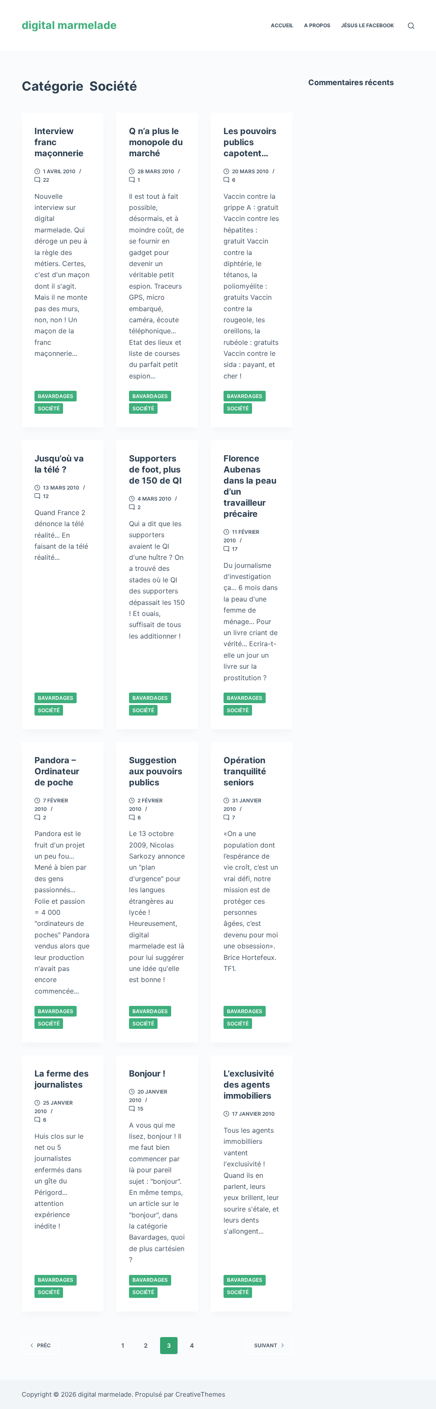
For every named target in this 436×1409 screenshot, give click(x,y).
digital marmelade (69, 25)
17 (235, 549)
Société (49, 408)
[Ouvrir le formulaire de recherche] (411, 26)
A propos (317, 25)
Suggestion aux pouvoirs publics (155, 771)
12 (46, 496)
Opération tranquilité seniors (245, 771)
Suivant (265, 1345)
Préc (44, 1345)
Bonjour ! (147, 1073)
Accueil (282, 25)
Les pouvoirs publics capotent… (250, 142)
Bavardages (55, 396)
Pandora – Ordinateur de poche (56, 771)
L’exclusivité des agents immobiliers (249, 1084)
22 (46, 180)
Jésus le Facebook (367, 25)
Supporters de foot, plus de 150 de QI (155, 469)
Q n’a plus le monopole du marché (156, 142)
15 (140, 1108)
